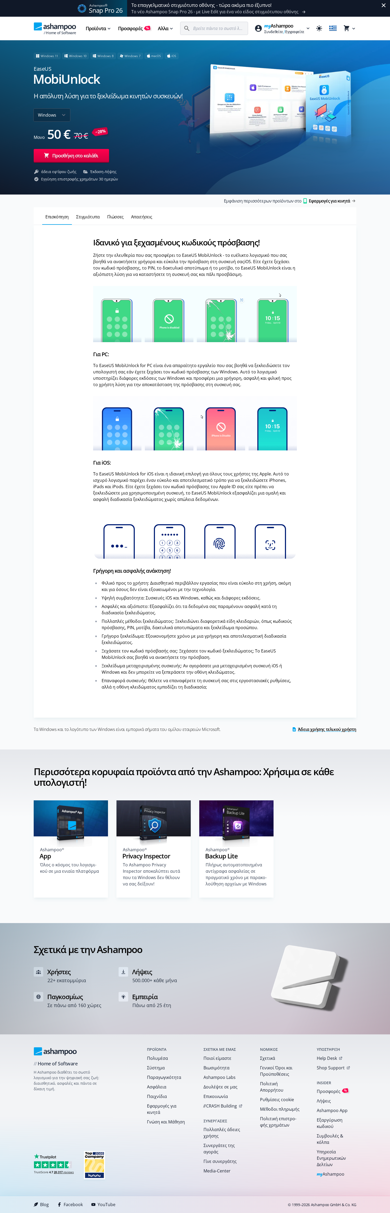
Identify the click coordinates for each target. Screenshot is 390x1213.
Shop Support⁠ (331, 1068)
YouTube (106, 1204)
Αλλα (163, 28)
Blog (44, 1204)
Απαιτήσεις (141, 217)
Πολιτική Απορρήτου (271, 1087)
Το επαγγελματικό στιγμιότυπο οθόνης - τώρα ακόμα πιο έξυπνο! (201, 5)
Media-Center (217, 1171)
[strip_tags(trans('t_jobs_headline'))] (94, 1165)
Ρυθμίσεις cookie (277, 1099)
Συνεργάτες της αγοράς (219, 1149)
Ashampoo (331, 1174)
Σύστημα (156, 1068)
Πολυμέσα (157, 1058)
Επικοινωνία (215, 1096)
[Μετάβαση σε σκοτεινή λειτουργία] (319, 28)
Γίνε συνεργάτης (220, 1161)
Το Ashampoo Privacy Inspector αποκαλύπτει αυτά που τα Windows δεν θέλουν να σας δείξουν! (151, 874)
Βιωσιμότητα (216, 1068)
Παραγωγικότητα (164, 1077)
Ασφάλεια (156, 1087)
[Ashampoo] (55, 1051)
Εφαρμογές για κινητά (161, 1109)
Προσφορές (133, 28)
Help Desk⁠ (327, 1058)
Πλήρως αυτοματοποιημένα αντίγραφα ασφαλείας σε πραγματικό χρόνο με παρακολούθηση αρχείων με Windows (236, 874)
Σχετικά (267, 1058)
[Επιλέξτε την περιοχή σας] (333, 28)
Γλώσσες (115, 217)
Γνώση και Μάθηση (166, 1122)
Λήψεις (324, 1101)
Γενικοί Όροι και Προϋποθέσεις (276, 1071)
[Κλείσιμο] (383, 5)
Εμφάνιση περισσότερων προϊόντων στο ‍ (287, 201)
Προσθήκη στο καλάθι (75, 155)
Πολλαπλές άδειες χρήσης (221, 1133)
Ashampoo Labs (219, 1077)
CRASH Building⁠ (220, 1106)
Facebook (73, 1204)
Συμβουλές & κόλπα (330, 1139)
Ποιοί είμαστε (217, 1058)
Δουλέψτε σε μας (220, 1087)
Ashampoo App (332, 1110)
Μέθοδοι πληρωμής (280, 1109)
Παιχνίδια (157, 1096)
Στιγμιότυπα (88, 217)
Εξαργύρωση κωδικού (330, 1123)
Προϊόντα (96, 28)
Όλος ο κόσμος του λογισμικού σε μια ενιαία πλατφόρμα (69, 868)
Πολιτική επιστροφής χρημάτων (278, 1122)
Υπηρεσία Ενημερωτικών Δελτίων (331, 1158)
